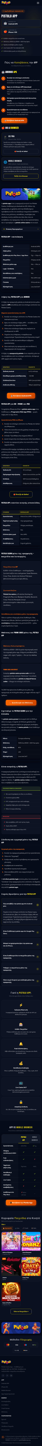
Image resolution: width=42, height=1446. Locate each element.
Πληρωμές (4, 1423)
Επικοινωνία (5, 1430)
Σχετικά (3, 1419)
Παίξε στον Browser (21, 176)
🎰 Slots (33, 1228)
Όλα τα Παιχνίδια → (21, 1311)
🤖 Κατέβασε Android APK (14, 120)
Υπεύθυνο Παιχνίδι (7, 1426)
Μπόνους (4, 1412)
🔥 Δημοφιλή (7, 1228)
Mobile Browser (6, 1390)
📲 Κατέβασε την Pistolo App (21, 1203)
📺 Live (17, 1228)
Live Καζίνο (4, 1405)
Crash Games (5, 1408)
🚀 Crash (25, 1228)
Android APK (5, 1383)
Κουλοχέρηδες (5, 1401)
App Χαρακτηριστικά (7, 1394)
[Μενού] (39, 3)
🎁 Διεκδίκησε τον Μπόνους (21, 703)
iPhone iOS (4, 1387)
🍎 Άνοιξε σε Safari (21, 151)
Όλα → (3, 1224)
